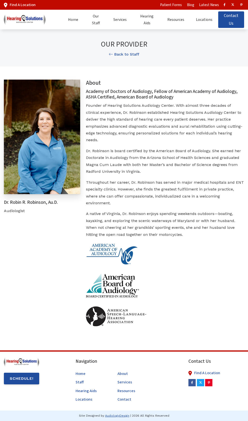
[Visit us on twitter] (233, 4)
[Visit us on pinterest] (241, 4)
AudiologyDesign (117, 415)
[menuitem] (171, 5)
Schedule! (21, 378)
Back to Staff (126, 54)
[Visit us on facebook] (224, 4)
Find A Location (23, 5)
